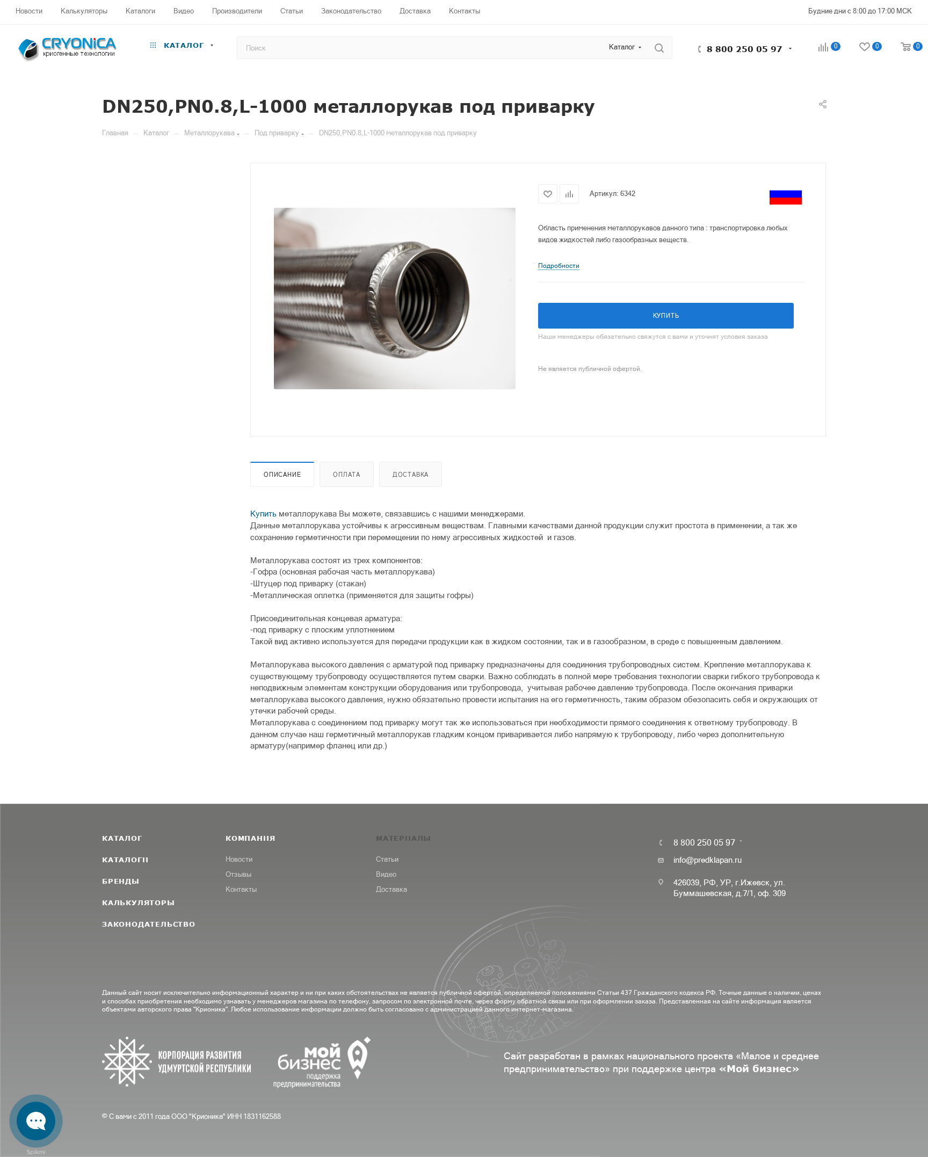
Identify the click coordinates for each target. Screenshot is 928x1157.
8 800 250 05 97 (744, 49)
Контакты (241, 889)
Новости (239, 859)
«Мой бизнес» (759, 1068)
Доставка (411, 474)
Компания (250, 838)
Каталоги (125, 859)
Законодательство (148, 924)
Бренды (121, 881)
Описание (282, 474)
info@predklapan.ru (707, 859)
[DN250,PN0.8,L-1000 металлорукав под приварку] (395, 298)
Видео (386, 874)
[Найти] (659, 48)
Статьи (387, 859)
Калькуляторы (138, 902)
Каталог (122, 838)
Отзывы (238, 874)
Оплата (346, 474)
